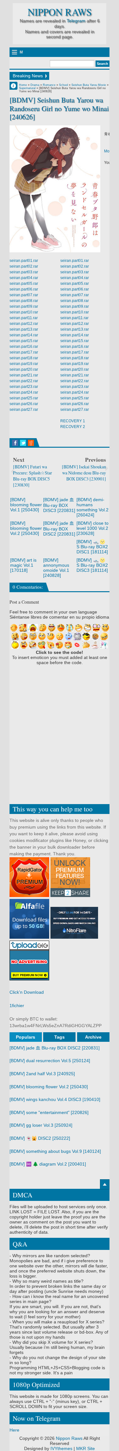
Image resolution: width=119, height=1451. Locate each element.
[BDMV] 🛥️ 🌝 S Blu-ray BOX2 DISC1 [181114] (92, 546)
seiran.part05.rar (24, 283)
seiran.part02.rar (24, 266)
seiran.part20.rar (24, 369)
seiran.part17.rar (24, 352)
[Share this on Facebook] (15, 443)
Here (14, 1430)
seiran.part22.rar (24, 381)
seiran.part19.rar (24, 363)
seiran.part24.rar (24, 392)
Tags (59, 1037)
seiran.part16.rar (24, 346)
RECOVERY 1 (72, 421)
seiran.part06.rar (24, 289)
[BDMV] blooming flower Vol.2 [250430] (26, 528)
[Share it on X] (23, 443)
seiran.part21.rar (24, 375)
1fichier (17, 1005)
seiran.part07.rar (24, 295)
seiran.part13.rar (24, 329)
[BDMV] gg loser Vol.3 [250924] (41, 1125)
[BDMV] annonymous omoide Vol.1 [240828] (56, 567)
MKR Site (85, 1448)
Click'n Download (27, 992)
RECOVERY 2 (72, 426)
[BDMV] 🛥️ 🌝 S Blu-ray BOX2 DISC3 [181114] (92, 565)
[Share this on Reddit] (31, 443)
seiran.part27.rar (24, 409)
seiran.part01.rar (24, 260)
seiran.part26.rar (24, 404)
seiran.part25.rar (24, 398)
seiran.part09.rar (24, 306)
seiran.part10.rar (24, 312)
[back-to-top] (104, 1184)
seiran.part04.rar (24, 278)
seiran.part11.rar (24, 318)
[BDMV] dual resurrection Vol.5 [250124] (50, 1060)
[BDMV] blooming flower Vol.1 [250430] (26, 504)
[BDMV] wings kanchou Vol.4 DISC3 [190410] (55, 1099)
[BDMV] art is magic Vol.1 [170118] (23, 565)
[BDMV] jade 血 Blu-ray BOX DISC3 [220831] (59, 505)
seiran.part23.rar (24, 386)
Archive (93, 1037)
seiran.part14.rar (24, 335)
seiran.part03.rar (24, 272)
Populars (25, 1037)
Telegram (76, 20)
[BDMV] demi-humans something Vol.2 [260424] (92, 507)
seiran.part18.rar (24, 358)
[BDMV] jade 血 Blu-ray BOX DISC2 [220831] (59, 528)
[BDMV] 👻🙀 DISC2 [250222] (40, 1138)
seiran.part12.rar (24, 323)
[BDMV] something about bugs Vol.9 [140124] (55, 1151)
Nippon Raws (60, 11)
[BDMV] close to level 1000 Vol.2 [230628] (92, 528)
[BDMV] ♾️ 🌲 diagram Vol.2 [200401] (48, 1164)
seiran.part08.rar (24, 300)
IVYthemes (61, 1448)
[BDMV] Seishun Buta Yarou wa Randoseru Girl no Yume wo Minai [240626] (59, 108)
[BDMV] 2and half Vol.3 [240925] (42, 1073)
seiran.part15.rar (24, 341)
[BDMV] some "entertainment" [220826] (49, 1112)
